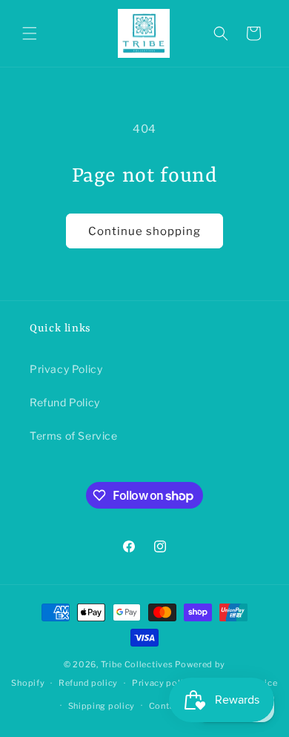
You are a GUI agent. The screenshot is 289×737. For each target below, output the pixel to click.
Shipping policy (102, 706)
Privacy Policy (66, 369)
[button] (29, 33)
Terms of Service (74, 435)
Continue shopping (144, 231)
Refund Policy (65, 402)
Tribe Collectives (138, 664)
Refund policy (88, 683)
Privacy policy (162, 683)
